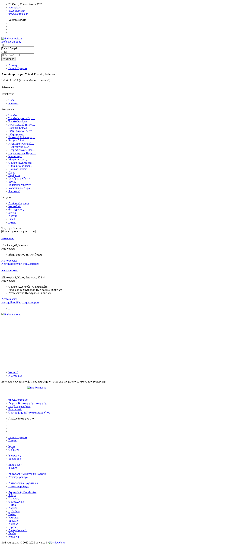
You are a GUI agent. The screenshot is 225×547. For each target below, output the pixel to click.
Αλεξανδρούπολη (18, 530)
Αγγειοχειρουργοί (18, 476)
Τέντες (12, 181)
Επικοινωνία (15, 409)
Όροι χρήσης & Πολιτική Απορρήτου (29, 412)
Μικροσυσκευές (17, 159)
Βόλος (12, 514)
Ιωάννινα (13, 103)
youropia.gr (14, 7)
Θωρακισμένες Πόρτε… (22, 153)
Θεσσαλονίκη (16, 501)
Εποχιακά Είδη (16, 140)
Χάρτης (12, 215)
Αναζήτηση (8, 59)
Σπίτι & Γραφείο (17, 68)
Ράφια (11, 172)
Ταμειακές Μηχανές (19, 184)
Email (11, 218)
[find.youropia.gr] (11, 38)
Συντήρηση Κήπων (19, 178)
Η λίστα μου (15, 375)
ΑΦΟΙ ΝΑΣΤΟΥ (9, 270)
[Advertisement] (27, 338)
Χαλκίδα (13, 523)
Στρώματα (14, 175)
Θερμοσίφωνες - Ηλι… (21, 149)
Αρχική (12, 65)
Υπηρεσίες (14, 455)
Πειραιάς (13, 498)
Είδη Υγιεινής (16, 134)
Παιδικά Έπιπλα (17, 168)
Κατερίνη (13, 536)
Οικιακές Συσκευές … (21, 165)
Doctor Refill (7, 238)
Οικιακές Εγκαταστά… (21, 162)
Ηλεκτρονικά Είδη (18, 146)
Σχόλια (12, 222)
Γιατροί (12, 440)
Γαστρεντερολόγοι (18, 486)
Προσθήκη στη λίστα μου (24, 263)
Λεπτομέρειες (9, 260)
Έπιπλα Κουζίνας (18, 121)
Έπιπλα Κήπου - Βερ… (21, 118)
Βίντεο (12, 212)
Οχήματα (13, 449)
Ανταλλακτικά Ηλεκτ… (21, 124)
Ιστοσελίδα (14, 206)
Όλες (11, 99)
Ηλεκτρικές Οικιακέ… (21, 143)
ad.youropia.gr (16, 10)
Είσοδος (16, 41)
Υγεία (11, 446)
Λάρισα (12, 507)
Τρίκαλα (13, 520)
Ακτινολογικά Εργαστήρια (23, 482)
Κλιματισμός (15, 156)
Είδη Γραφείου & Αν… (21, 130)
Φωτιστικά (14, 191)
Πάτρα (12, 504)
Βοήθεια (6, 41)
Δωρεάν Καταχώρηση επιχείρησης (27, 403)
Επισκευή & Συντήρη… (21, 137)
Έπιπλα (12, 115)
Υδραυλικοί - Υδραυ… (21, 188)
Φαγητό (12, 467)
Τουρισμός (14, 458)
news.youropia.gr (18, 13)
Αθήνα (12, 495)
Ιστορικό (13, 372)
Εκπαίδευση (15, 464)
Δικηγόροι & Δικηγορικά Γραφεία (27, 473)
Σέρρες (12, 527)
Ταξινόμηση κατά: (11, 228)
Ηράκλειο (14, 511)
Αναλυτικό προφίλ (18, 203)
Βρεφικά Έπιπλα (17, 127)
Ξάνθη (12, 533)
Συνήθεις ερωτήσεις (19, 406)
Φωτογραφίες (16, 209)
